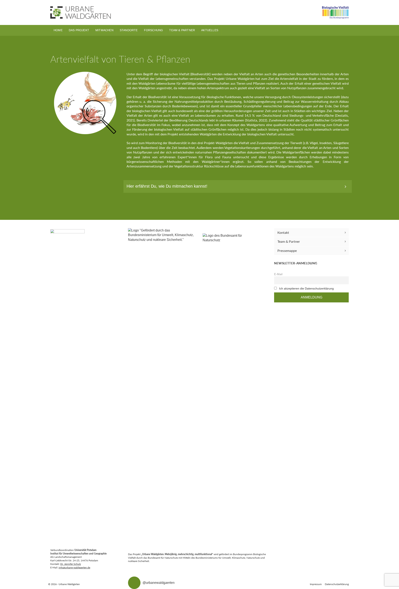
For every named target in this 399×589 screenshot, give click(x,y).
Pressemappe (287, 250)
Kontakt (283, 232)
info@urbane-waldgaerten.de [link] (74, 567)
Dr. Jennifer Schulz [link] (70, 564)
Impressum (316, 584)
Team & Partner (288, 241)
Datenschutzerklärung (337, 584)
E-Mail (278, 274)
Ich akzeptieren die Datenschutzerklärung (306, 288)
